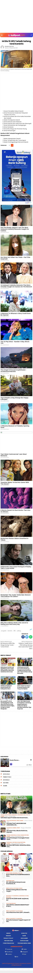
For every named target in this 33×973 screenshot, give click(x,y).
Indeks (8, 933)
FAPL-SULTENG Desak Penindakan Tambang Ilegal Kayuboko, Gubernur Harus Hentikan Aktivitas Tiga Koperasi (24, 705)
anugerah (3, 630)
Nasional (15, 873)
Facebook (9, 949)
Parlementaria (22, 815)
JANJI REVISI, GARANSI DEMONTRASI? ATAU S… (17, 905)
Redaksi (8, 935)
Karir (24, 935)
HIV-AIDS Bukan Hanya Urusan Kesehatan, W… (15, 882)
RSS (17, 957)
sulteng (19, 630)
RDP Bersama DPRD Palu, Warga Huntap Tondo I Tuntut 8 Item (8, 644)
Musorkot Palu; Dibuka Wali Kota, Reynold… (16, 831)
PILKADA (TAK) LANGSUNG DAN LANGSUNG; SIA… (16, 824)
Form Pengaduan (8, 943)
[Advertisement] (16, 16)
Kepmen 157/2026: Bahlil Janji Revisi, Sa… (17, 899)
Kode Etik (24, 933)
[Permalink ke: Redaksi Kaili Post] (2, 47)
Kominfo (10, 630)
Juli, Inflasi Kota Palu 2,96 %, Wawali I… (18, 912)
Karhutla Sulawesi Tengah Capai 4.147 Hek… (18, 920)
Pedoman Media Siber (24, 943)
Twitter (25, 949)
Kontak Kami (24, 940)
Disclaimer (24, 938)
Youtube (9, 954)
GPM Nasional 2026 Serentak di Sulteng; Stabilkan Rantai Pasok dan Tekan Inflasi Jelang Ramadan (24, 670)
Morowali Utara (15, 835)
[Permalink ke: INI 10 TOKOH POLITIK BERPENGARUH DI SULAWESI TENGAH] (16, 862)
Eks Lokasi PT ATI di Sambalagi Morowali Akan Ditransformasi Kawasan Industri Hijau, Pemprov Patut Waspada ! (7, 705)
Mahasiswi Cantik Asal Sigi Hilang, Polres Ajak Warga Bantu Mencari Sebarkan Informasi (7, 669)
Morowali (14, 815)
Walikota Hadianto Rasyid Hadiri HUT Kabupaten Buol (6, 687)
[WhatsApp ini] (30, 637)
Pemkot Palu (7, 777)
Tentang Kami (8, 940)
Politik (28, 815)
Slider (5, 786)
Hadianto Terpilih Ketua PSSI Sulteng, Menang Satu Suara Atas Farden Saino (25, 645)
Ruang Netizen (25, 835)
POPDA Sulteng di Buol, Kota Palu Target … (16, 890)
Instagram (25, 952)
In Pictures (8, 815)
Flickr (25, 954)
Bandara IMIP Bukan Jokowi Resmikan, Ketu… (18, 845)
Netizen (15, 842)
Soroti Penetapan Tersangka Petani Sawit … (17, 838)
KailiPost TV (9, 895)
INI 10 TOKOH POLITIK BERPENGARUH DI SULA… (18, 875)
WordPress (9, 952)
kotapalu (6, 780)
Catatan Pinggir (11, 820)
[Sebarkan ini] (23, 637)
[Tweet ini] (27, 637)
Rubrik (2, 816)
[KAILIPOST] (16, 35)
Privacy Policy (8, 938)
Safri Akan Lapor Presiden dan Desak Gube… (14, 817)
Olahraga (9, 827)
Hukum (2, 815)
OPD (14, 630)
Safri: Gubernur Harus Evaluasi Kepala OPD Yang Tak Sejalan (23, 687)
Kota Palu (6, 774)
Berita (8, 888)
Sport (18, 827)
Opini (17, 820)
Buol (11, 888)
